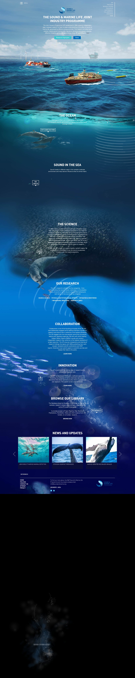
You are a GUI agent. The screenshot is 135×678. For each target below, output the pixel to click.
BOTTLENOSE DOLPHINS (48, 130)
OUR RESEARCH (109, 10)
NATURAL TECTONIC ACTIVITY (42, 644)
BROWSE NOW (67, 418)
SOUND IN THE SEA (108, 6)
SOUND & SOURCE (44, 298)
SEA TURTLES (35, 182)
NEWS (111, 15)
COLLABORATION (108, 12)
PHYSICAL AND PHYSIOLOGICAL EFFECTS (64, 298)
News (77, 37)
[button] (120, 454)
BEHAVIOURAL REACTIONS (60, 300)
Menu (26, 3)
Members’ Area (55, 487)
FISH (40, 379)
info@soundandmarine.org (58, 484)
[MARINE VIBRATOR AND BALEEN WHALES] (67, 468)
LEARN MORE (67, 354)
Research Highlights (62, 37)
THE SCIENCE (109, 8)
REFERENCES (24, 474)
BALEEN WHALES (96, 410)
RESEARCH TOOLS (76, 300)
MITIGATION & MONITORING (88, 298)
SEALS (39, 251)
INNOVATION (110, 14)
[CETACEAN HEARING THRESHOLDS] (33, 468)
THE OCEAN (110, 4)
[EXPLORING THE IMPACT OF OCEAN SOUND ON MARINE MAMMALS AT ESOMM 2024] (101, 468)
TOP (112, 2)
